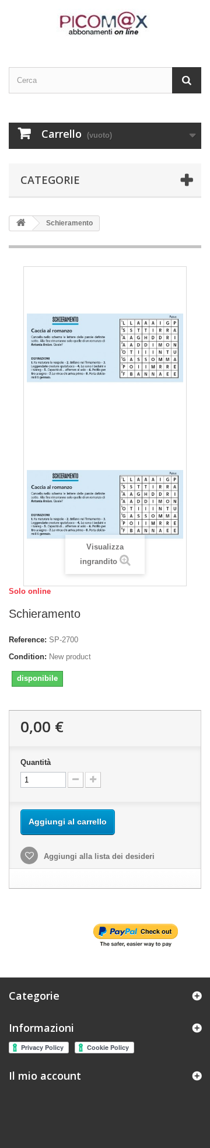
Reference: (28, 639)
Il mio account (45, 1076)
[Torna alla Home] (21, 223)
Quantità (35, 762)
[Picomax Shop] (105, 23)
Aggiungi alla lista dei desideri (98, 856)
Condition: (28, 656)
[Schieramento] (105, 503)
